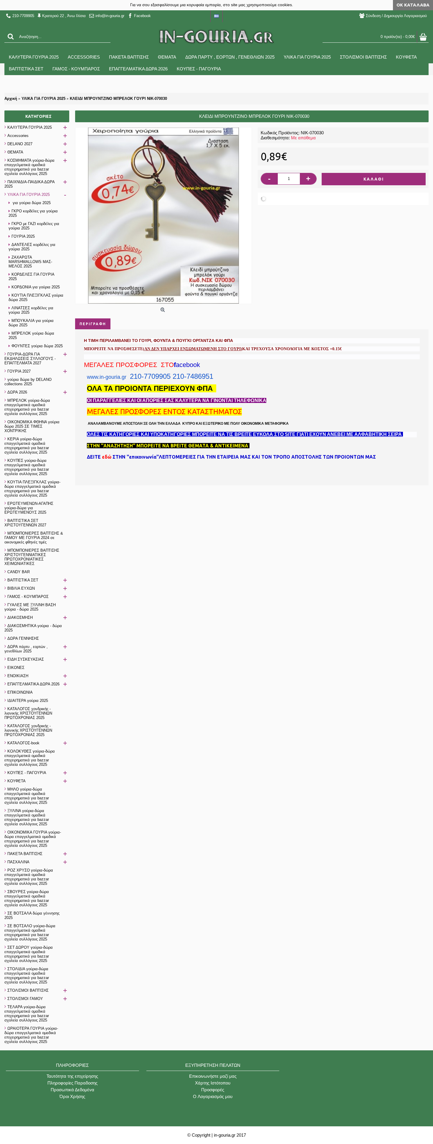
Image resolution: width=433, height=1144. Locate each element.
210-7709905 (150, 376)
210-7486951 (193, 376)
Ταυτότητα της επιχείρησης (72, 1076)
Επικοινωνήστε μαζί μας (213, 1076)
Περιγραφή (93, 324)
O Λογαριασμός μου (212, 1096)
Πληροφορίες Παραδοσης (72, 1082)
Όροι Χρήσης (72, 1096)
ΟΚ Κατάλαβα (412, 4)
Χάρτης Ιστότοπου (212, 1082)
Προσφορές (212, 1089)
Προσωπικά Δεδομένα (72, 1089)
